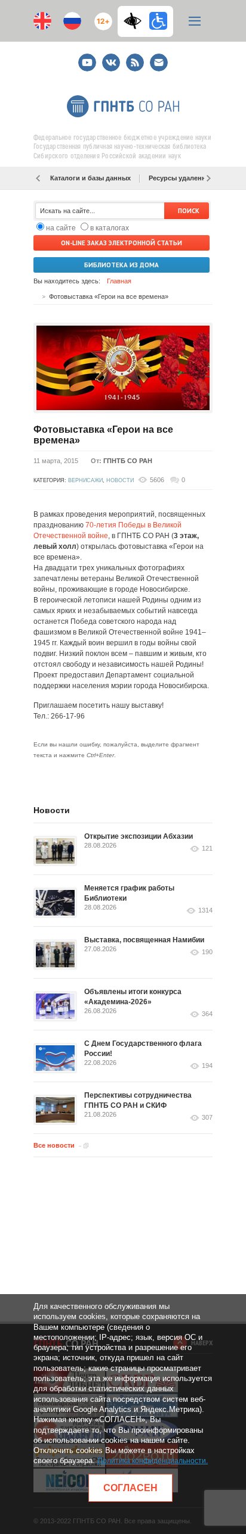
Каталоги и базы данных (90, 178)
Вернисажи (85, 480)
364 (207, 1014)
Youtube (87, 57)
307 (207, 1117)
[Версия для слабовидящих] (135, 21)
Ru (72, 21)
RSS (133, 57)
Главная (119, 281)
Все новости (54, 1145)
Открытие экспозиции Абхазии (138, 836)
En (42, 21)
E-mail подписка (159, 62)
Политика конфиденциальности (151, 1461)
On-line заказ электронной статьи (121, 243)
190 (207, 952)
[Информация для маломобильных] (158, 21)
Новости (120, 480)
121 (207, 848)
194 (207, 1066)
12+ (100, 16)
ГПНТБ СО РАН (127, 460)
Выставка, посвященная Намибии (144, 940)
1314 (205, 910)
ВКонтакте (111, 57)
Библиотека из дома (121, 265)
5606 (157, 479)
